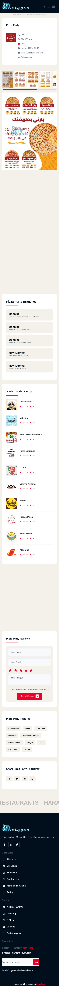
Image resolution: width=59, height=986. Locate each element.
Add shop (11, 913)
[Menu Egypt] (15, 6)
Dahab (23, 467)
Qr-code (11, 926)
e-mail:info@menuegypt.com (16, 953)
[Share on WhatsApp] (32, 778)
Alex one (24, 550)
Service (5, 900)
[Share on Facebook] (9, 778)
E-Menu (10, 920)
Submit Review (27, 696)
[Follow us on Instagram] (10, 844)
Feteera (23, 500)
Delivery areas (27, 57)
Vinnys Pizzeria (28, 484)
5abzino (24, 418)
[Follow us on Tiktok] (17, 844)
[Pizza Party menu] (7, 79)
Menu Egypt (27, 970)
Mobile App (12, 872)
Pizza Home (26, 533)
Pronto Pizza (26, 517)
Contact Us (13, 879)
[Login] (49, 6)
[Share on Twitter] (17, 778)
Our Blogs (12, 866)
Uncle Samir (26, 401)
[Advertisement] (29, 264)
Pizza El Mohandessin (31, 434)
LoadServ (40, 984)
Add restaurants (15, 907)
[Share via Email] (25, 778)
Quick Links (7, 852)
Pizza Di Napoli (27, 451)
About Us (11, 859)
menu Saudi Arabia (16, 885)
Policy (10, 892)
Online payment (14, 933)
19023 (24, 35)
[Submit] (36, 962)
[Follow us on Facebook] (4, 844)
